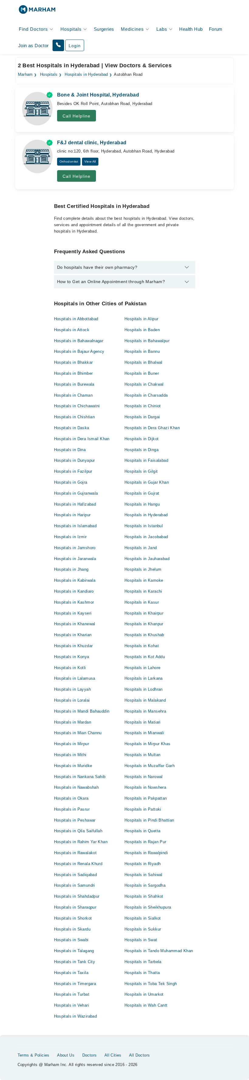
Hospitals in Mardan (72, 722)
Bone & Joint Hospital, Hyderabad (98, 94)
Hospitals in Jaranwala (75, 558)
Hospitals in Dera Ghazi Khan (152, 428)
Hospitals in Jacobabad (146, 537)
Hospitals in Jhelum (142, 569)
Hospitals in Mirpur (71, 744)
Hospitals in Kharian (73, 635)
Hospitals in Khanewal (74, 624)
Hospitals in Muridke (73, 765)
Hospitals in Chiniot (142, 406)
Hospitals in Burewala (74, 384)
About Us (65, 1055)
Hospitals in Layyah (72, 689)
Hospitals (49, 74)
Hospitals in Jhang (71, 569)
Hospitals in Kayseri (73, 613)
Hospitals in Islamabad (75, 526)
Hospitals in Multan (142, 754)
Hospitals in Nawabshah (76, 787)
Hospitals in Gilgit (141, 471)
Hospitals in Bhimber (73, 373)
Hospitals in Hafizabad (75, 504)
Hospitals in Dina (70, 449)
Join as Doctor (33, 45)
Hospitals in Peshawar (75, 820)
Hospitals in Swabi (71, 940)
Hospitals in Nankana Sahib (80, 776)
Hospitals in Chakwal (144, 384)
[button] (58, 45)
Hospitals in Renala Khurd (78, 863)
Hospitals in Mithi (70, 754)
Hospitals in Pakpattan (145, 798)
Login (75, 45)
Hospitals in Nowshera (145, 787)
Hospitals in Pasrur (72, 809)
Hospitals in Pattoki (142, 809)
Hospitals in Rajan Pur (145, 842)
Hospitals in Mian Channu (78, 733)
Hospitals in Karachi (143, 591)
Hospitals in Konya (71, 656)
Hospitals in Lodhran (143, 689)
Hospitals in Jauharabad (146, 558)
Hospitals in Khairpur (143, 613)
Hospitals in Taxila (71, 972)
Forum (216, 29)
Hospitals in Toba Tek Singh (150, 983)
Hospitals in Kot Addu (144, 656)
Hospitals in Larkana (143, 678)
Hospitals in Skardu (72, 929)
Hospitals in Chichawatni (77, 406)
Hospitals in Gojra (70, 482)
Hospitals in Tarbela (143, 961)
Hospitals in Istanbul (143, 526)
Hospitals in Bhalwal (143, 362)
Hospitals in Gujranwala (76, 493)
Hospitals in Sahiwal (143, 874)
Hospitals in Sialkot (142, 918)
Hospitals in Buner (141, 373)
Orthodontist (69, 161)
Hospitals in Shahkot (143, 896)
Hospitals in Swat (140, 940)
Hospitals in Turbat (71, 994)
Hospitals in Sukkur (142, 929)
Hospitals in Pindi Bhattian (149, 820)
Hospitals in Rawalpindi (146, 852)
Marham (25, 74)
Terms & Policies (33, 1055)
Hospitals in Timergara (75, 983)
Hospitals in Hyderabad (86, 74)
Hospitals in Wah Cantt (146, 1005)
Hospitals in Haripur (72, 515)
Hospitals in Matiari (142, 722)
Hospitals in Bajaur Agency (79, 351)
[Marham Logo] (37, 11)
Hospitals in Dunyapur (74, 460)
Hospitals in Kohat (141, 645)
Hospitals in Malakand (145, 700)
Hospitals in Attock (71, 330)
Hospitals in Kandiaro (74, 591)
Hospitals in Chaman (73, 395)
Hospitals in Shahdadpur (77, 896)
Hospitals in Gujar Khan (146, 482)
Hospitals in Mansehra (145, 711)
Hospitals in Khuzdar (73, 645)
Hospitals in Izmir (70, 537)
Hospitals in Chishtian (74, 417)
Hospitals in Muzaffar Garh (149, 765)
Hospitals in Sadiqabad (75, 874)
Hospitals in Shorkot (73, 918)
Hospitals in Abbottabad (76, 319)
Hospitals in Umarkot (144, 994)
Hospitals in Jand (140, 547)
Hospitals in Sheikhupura (147, 907)
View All (90, 161)
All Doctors (139, 1055)
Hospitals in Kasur (141, 602)
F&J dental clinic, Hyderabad (92, 142)
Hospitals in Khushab (144, 635)
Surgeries (104, 29)
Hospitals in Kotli (70, 667)
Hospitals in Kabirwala (75, 580)
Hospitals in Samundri (74, 885)
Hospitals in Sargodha (144, 885)
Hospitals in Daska (71, 428)
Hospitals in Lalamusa (74, 678)
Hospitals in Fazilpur (73, 471)
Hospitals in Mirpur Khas (147, 744)
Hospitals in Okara (71, 798)
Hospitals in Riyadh (142, 863)
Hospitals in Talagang (74, 951)
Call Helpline (76, 116)
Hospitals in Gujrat (141, 493)
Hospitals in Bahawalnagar (79, 340)
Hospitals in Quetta (142, 831)
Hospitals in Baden (142, 330)
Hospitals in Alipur (141, 319)
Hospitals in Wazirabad (75, 1016)
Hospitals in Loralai (72, 700)
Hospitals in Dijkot (141, 439)
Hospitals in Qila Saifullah (78, 831)
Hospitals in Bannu (142, 351)
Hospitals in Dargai (142, 417)
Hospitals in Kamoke (143, 580)
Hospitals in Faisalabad (146, 460)
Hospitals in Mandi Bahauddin (82, 711)
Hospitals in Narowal (143, 776)
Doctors (89, 1055)
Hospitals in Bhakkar (73, 362)
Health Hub (191, 29)
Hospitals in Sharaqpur (75, 907)
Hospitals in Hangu (142, 504)
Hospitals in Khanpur (143, 624)
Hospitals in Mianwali (144, 733)
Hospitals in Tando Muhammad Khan (158, 951)
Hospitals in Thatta (142, 972)
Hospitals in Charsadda (146, 395)
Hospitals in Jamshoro (75, 547)
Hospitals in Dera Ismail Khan (82, 439)
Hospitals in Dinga (141, 449)
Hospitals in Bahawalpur (146, 340)
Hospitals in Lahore (142, 667)
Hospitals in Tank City (74, 961)
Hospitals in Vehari (71, 1005)
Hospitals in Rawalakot (75, 852)
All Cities (112, 1055)
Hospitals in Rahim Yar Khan (81, 842)
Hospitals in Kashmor (74, 602)
